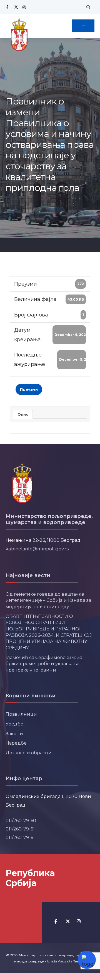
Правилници (21, 714)
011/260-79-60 (21, 820)
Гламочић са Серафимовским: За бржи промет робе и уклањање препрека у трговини (44, 664)
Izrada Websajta (59, 961)
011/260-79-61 (20, 829)
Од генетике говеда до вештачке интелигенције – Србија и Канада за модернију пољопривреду (48, 600)
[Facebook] (7, 7)
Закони (14, 733)
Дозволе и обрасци (29, 752)
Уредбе (14, 724)
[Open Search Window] (87, 7)
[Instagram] (23, 7)
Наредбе (16, 743)
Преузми (29, 389)
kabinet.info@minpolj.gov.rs (37, 549)
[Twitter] (15, 7)
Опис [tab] (23, 414)
